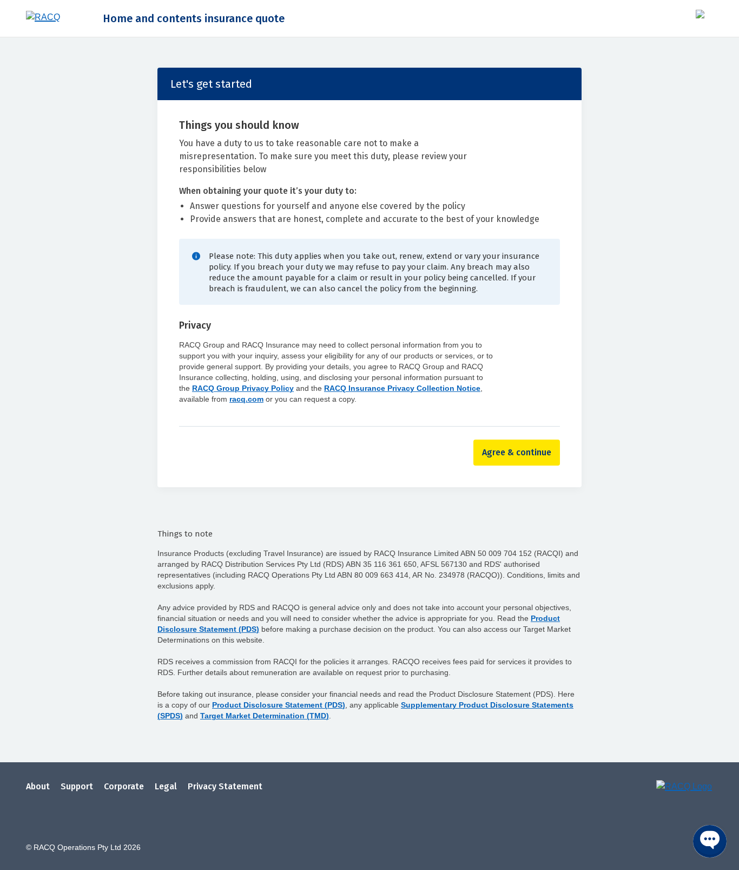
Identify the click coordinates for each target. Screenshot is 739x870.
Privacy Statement (225, 786)
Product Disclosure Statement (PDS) (278, 705)
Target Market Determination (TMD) (264, 715)
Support (77, 786)
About (38, 786)
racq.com (246, 399)
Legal (166, 786)
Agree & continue (516, 452)
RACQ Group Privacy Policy (243, 388)
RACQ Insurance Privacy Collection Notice (402, 388)
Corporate (124, 786)
